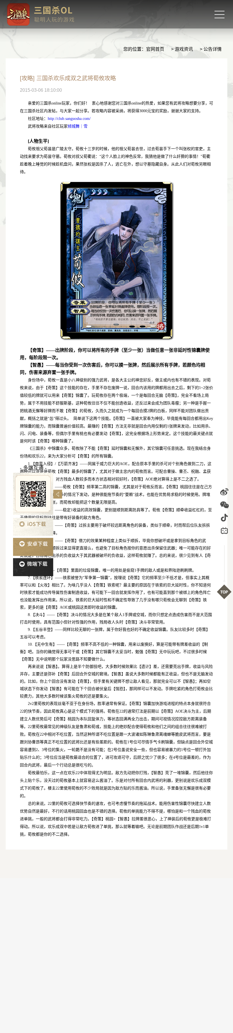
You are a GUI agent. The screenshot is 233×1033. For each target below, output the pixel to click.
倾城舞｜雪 (78, 126)
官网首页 (155, 49)
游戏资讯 (184, 49)
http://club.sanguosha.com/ (69, 118)
